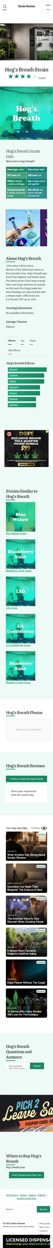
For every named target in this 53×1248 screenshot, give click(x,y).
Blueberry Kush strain (18, 682)
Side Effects (14, 350)
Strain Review (26, 6)
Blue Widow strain (16, 533)
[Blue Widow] (20, 517)
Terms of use (44, 1227)
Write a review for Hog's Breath (27, 778)
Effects (11, 340)
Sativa (32, 1195)
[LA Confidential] (20, 628)
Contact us (44, 1231)
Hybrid (41, 1195)
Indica (23, 1195)
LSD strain (12, 608)
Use (22, 340)
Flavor (33, 340)
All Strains (12, 1195)
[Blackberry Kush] (20, 554)
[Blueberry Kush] (20, 666)
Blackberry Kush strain (19, 570)
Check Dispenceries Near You (26, 1175)
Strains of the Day (26, 1198)
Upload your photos (29, 729)
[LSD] (20, 591)
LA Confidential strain (18, 645)
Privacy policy (45, 1223)
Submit (37, 1066)
